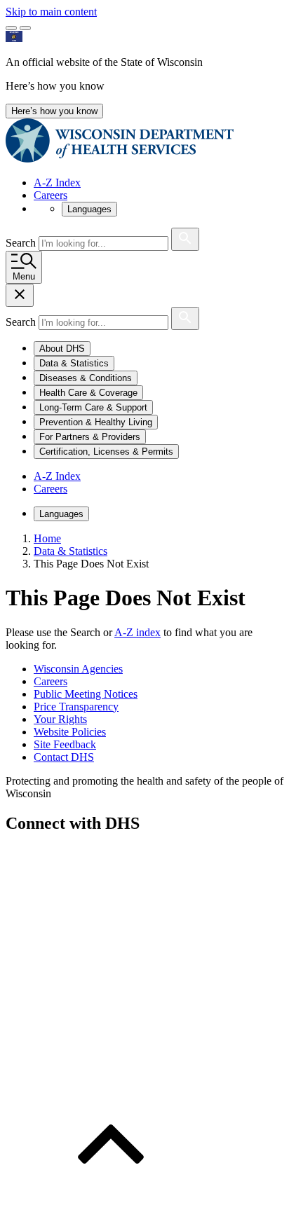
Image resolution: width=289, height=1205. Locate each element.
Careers (50, 195)
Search (22, 243)
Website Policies (70, 732)
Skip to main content (51, 12)
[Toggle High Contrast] (25, 28)
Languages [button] (89, 209)
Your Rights (60, 719)
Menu (24, 276)
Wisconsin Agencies (78, 669)
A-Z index (137, 632)
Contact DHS (64, 757)
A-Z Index (57, 182)
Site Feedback (65, 744)
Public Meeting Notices (85, 694)
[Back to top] (111, 1193)
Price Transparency (76, 706)
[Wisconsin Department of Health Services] (120, 159)
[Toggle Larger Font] (11, 28)
